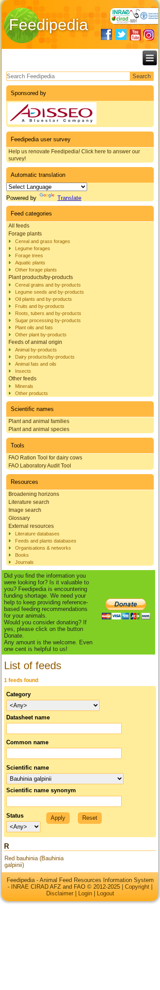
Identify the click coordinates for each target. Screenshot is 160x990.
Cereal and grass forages (42, 241)
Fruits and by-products (39, 306)
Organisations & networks (43, 548)
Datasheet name (28, 717)
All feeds (18, 226)
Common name (27, 742)
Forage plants (25, 234)
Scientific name (27, 767)
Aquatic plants (30, 262)
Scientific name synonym (41, 790)
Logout (105, 893)
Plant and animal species (38, 429)
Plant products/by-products (40, 277)
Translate (69, 198)
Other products (31, 393)
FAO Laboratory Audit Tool (39, 466)
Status (15, 815)
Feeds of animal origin (35, 342)
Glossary (19, 518)
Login (85, 893)
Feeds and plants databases (45, 540)
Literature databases (37, 533)
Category (18, 694)
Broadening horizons (33, 494)
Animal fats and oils (35, 364)
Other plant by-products (41, 334)
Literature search (28, 502)
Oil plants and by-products (43, 299)
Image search (24, 510)
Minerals (24, 386)
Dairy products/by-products (45, 356)
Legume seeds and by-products (49, 292)
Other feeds (22, 378)
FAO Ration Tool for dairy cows (45, 458)
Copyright (137, 886)
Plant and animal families (38, 421)
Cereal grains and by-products (48, 284)
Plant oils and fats (34, 327)
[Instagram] (148, 34)
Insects (23, 371)
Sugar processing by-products (48, 320)
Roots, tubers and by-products (48, 313)
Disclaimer (59, 893)
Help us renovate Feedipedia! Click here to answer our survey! (74, 155)
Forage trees (29, 255)
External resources (31, 526)
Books (22, 555)
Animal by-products (36, 349)
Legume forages (32, 248)
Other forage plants (36, 269)
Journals (24, 562)
